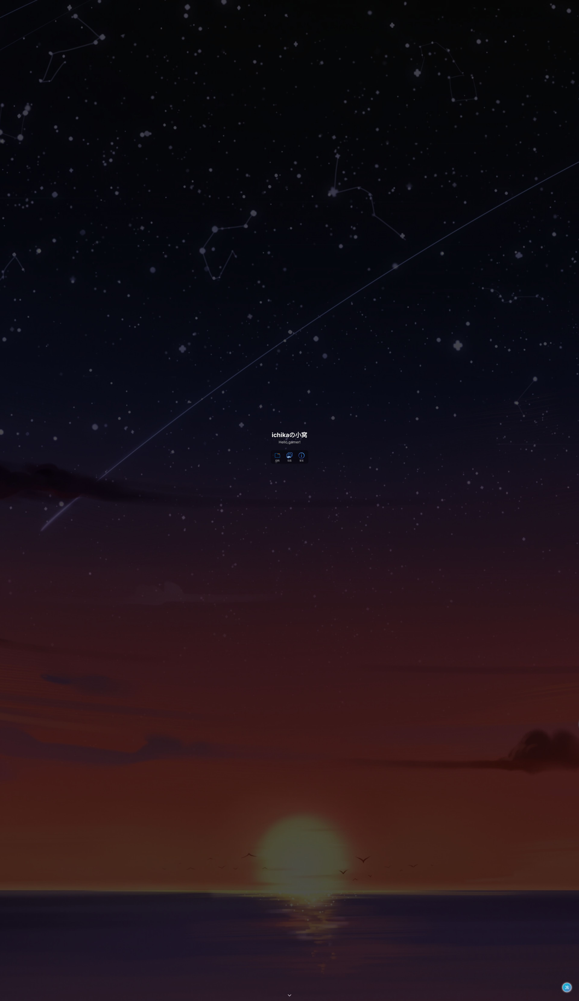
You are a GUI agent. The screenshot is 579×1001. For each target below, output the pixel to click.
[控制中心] (566, 987)
